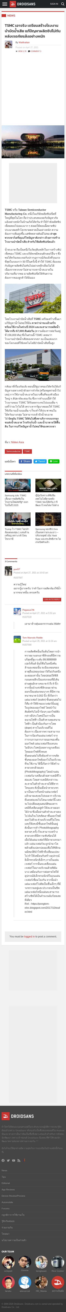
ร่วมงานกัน (7, 1227)
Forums (5, 1208)
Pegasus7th (28, 610)
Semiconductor (13, 451)
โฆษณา (5, 1234)
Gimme (25, 1270)
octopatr (8, 1271)
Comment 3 (36, 51)
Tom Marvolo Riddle (32, 637)
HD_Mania (41, 1291)
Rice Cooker (58, 1271)
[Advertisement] (33, 91)
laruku (8, 1291)
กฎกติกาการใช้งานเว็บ (13, 1215)
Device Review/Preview (13, 1196)
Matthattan (24, 42)
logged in (29, 936)
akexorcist (25, 1291)
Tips (4, 1177)
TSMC (27, 451)
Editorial (6, 1183)
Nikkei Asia (17, 442)
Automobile (7, 1202)
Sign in (54, 4)
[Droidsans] (22, 4)
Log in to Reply (52, 599)
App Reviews (8, 1189)
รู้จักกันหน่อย (8, 1221)
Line (55, 461)
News (11, 15)
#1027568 (26, 645)
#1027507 (18, 577)
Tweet (41, 461)
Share (26, 461)
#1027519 (26, 617)
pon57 (17, 569)
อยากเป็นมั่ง (58, 1291)
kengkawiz (41, 1271)
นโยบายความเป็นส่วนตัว (14, 1240)
